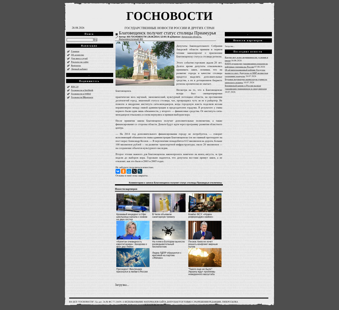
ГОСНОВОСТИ (169, 15)
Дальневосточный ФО (131, 39)
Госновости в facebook (82, 90)
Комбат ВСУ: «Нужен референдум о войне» (200, 215)
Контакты (76, 65)
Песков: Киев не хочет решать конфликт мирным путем (203, 244)
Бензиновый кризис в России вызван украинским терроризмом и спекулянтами (246, 87)
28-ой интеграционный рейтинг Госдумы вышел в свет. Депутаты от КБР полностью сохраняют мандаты (246, 73)
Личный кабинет (79, 69)
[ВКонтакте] (118, 171)
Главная (75, 51)
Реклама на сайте (79, 61)
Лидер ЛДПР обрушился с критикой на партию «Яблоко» (166, 255)
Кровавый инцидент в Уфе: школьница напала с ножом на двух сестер (131, 217)
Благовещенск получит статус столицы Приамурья (167, 32)
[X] (134, 171)
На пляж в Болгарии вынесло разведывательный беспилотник (168, 244)
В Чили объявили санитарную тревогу (163, 215)
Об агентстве (77, 54)
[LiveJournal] (140, 171)
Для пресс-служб (79, 58)
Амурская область (191, 37)
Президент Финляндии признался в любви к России (132, 270)
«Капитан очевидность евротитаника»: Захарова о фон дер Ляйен (131, 244)
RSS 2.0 (74, 86)
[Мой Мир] (129, 171)
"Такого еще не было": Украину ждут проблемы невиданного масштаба (201, 272)
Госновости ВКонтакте (82, 97)
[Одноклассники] (123, 171)
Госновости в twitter (81, 93)
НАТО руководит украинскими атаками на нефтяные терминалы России (246, 65)
